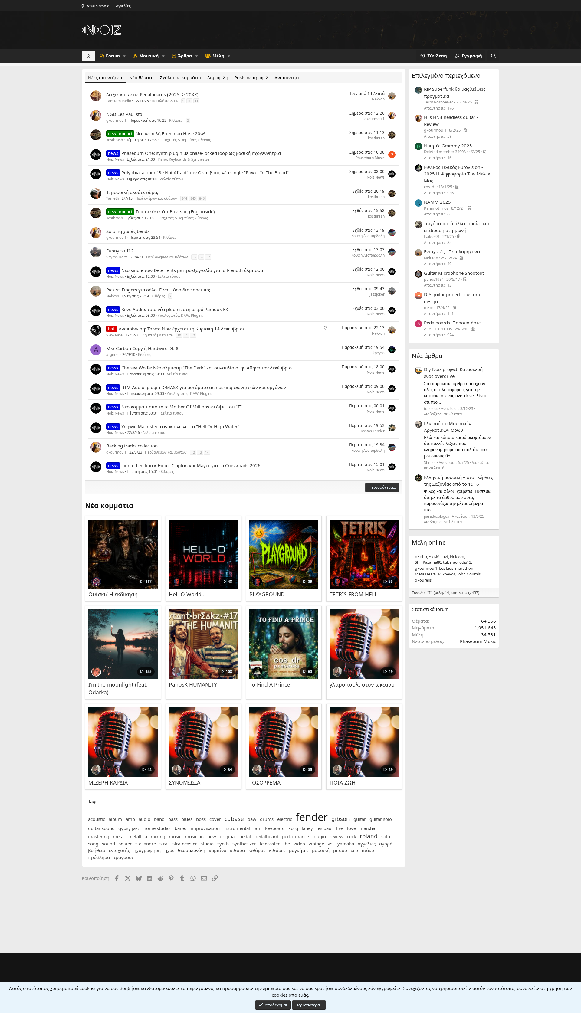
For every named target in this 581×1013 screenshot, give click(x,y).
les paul (325, 828)
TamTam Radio (118, 100)
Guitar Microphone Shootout (454, 273)
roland (369, 836)
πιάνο (368, 850)
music (175, 836)
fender (312, 817)
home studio (156, 828)
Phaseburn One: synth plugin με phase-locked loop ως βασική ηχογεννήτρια (201, 153)
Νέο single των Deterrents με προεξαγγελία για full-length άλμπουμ (192, 270)
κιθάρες (277, 850)
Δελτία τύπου (171, 179)
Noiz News (115, 159)
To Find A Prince (269, 684)
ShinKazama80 (428, 562)
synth (223, 844)
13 (200, 452)
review (336, 836)
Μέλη (218, 56)
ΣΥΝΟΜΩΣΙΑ (184, 782)
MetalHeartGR (428, 574)
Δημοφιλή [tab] (217, 77)
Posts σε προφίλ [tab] (251, 77)
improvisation (205, 828)
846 (202, 198)
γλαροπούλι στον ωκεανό (362, 684)
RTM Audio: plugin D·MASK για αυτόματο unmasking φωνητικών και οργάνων (203, 387)
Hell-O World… (187, 594)
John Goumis (469, 574)
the (286, 844)
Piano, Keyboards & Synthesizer (184, 159)
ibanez (180, 828)
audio (144, 819)
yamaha (345, 844)
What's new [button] (96, 5)
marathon (464, 568)
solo (385, 836)
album (115, 819)
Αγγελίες (123, 5)
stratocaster (184, 844)
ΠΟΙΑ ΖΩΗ (343, 782)
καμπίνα (217, 850)
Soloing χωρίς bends (127, 231)
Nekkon (378, 99)
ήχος (169, 850)
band (159, 819)
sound (108, 844)
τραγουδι (123, 857)
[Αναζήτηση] (493, 55)
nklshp (421, 556)
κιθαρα (237, 850)
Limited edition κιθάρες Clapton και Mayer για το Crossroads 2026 (191, 465)
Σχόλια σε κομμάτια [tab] (180, 77)
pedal (245, 836)
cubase (234, 818)
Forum (113, 56)
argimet (113, 354)
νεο (354, 850)
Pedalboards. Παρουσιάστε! (453, 323)
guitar (359, 819)
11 (196, 101)
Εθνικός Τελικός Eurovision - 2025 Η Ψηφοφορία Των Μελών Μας (457, 174)
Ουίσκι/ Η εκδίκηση (113, 594)
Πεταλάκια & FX (165, 100)
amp (130, 819)
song (93, 844)
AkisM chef (438, 556)
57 (208, 257)
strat (164, 844)
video (299, 844)
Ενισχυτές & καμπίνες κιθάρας (185, 140)
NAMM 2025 (437, 202)
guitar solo (380, 819)
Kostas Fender (373, 431)
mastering (98, 836)
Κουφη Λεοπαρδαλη (368, 235)
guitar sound (101, 828)
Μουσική (149, 56)
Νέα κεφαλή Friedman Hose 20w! (170, 133)
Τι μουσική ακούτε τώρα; (132, 192)
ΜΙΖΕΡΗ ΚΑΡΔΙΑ (108, 782)
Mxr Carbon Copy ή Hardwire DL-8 (142, 348)
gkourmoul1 (116, 120)
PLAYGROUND (267, 594)
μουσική (321, 850)
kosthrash (114, 140)
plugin (319, 836)
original (228, 836)
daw (252, 819)
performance (295, 836)
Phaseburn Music (370, 157)
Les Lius (446, 568)
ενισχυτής (119, 850)
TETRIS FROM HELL (353, 594)
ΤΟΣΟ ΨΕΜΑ (265, 782)
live (339, 828)
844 (184, 198)
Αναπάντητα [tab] (287, 77)
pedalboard (266, 836)
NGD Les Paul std (124, 114)
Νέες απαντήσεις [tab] (105, 77)
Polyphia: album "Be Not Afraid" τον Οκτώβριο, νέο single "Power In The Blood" (205, 172)
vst (331, 844)
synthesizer (244, 844)
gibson (340, 818)
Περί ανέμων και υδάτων (156, 198)
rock (351, 836)
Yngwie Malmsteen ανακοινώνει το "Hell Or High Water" (180, 426)
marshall (368, 828)
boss (201, 819)
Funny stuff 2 (120, 251)
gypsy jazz (129, 828)
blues (186, 819)
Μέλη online (429, 542)
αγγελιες (367, 844)
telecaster (270, 844)
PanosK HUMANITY (193, 684)
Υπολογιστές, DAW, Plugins (180, 315)
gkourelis (423, 580)
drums (267, 819)
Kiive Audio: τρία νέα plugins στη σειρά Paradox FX (174, 309)
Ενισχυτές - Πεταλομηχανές (452, 251)
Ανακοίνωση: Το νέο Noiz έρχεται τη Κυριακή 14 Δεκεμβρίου (182, 329)
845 (193, 198)
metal (119, 836)
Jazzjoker (377, 294)
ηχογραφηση (147, 850)
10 (189, 101)
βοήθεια (96, 850)
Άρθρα (185, 56)
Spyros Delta (117, 257)
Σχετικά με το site (158, 335)
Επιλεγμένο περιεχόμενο (446, 75)
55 (194, 257)
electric (284, 819)
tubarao (450, 562)
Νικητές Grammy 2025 (448, 146)
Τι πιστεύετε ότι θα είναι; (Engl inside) (175, 211)
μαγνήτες (298, 850)
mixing (158, 836)
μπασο (340, 850)
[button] (124, 56)
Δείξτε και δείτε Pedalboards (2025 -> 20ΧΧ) (152, 94)
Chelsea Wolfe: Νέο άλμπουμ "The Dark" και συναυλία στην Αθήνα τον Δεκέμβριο (206, 368)
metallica (137, 836)
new (211, 836)
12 (193, 335)
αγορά (385, 844)
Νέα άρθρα (427, 356)
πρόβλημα (99, 857)
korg (293, 828)
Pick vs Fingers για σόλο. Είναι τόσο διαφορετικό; (158, 290)
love (351, 828)
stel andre (145, 844)
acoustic (96, 819)
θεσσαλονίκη (191, 850)
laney (307, 828)
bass (173, 819)
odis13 (465, 562)
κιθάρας (256, 850)
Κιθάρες (175, 120)
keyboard (275, 828)
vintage (316, 844)
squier (125, 844)
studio (207, 844)
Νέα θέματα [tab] (141, 77)
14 (207, 452)
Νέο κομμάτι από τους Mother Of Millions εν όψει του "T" (181, 407)
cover (215, 819)
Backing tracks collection (132, 446)
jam (257, 828)
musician (194, 836)
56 (201, 257)
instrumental (236, 828)
